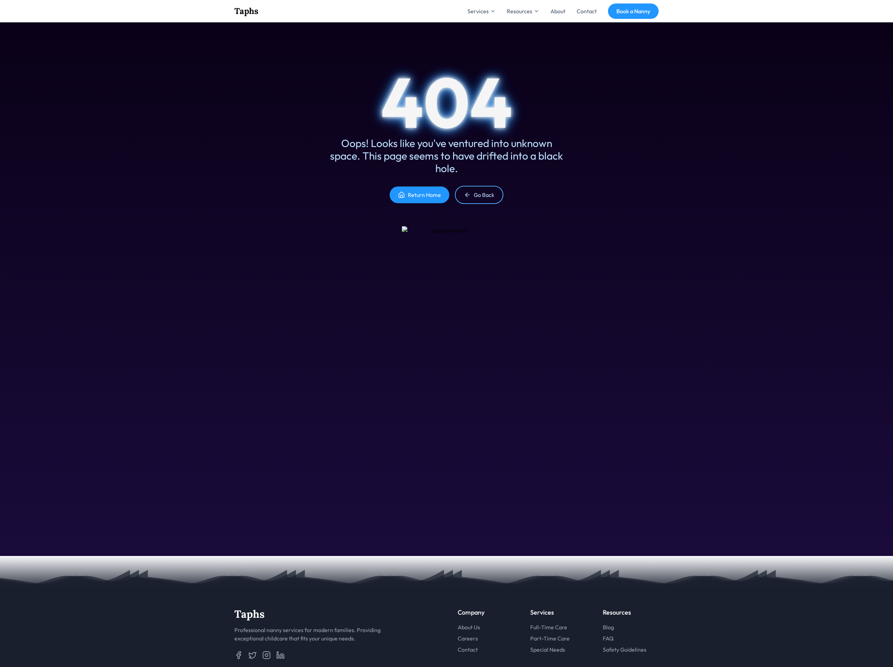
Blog (608, 627)
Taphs (246, 11)
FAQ (608, 638)
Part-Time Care (550, 638)
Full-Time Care (548, 627)
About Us (469, 627)
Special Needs (547, 649)
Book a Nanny (633, 11)
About (557, 11)
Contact (587, 11)
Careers (468, 638)
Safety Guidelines (624, 649)
